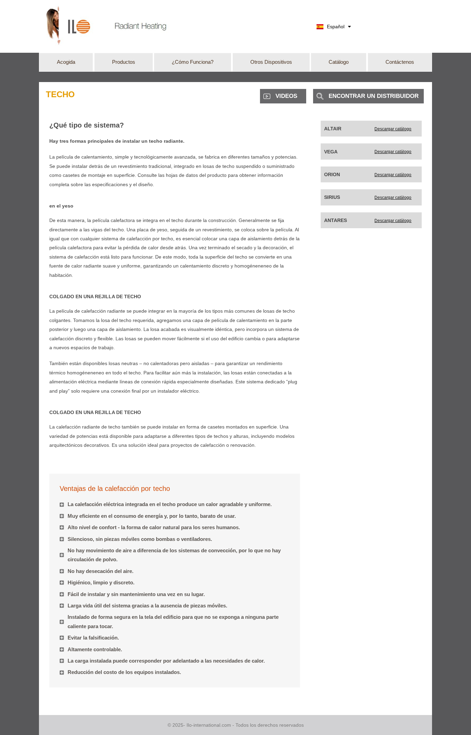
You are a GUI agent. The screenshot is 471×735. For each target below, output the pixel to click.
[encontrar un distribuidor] (320, 96)
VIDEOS (286, 96)
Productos (123, 62)
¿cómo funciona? (192, 62)
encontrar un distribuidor (374, 96)
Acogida (66, 62)
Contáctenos (399, 62)
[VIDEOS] (266, 96)
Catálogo (339, 62)
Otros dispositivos (271, 62)
